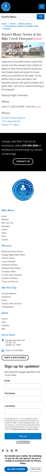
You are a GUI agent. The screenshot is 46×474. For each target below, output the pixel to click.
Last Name (10, 406)
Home (4, 216)
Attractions (6, 297)
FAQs (4, 322)
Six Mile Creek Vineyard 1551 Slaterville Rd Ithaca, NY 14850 (13, 121)
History (5, 319)
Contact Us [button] (23, 161)
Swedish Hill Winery (10, 278)
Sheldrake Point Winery (11, 268)
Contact (5, 239)
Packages (6, 226)
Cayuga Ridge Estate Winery (13, 255)
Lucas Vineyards (8, 261)
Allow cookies (16, 469)
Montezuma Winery (10, 265)
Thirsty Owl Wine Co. (10, 281)
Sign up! (23, 436)
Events (4, 229)
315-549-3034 (30, 145)
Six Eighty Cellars (9, 271)
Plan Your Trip (7, 223)
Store (4, 236)
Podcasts (5, 325)
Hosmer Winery (8, 258)
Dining (4, 300)
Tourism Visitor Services (12, 303)
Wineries (5, 219)
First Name (10, 393)
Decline (35, 469)
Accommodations (9, 293)
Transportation (8, 307)
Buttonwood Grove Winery (12, 251)
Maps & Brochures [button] (15, 358)
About (4, 233)
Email (7, 381)
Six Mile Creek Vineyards (12, 275)
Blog (3, 329)
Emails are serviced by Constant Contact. (25, 429)
